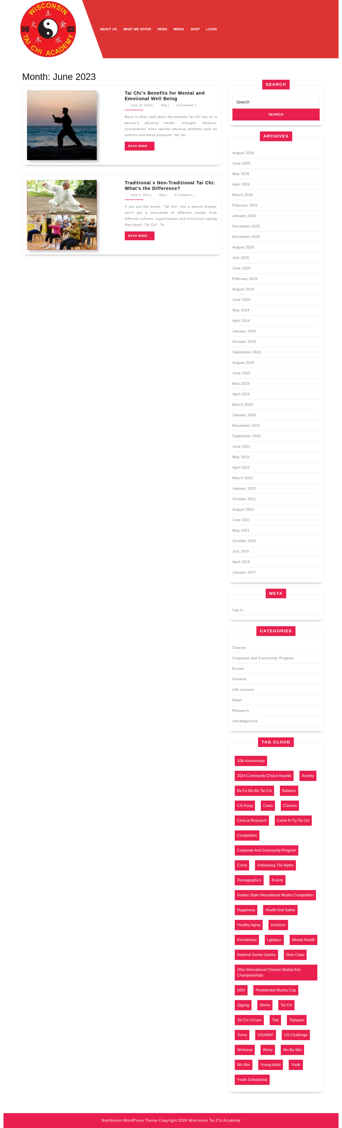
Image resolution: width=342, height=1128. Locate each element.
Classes (239, 648)
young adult (271, 1065)
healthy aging (248, 925)
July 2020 (240, 551)
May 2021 (240, 530)
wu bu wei (292, 1050)
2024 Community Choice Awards (264, 776)
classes (290, 806)
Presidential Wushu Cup (276, 990)
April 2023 (241, 394)
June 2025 (241, 268)
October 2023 (244, 342)
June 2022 (241, 446)
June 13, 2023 (141, 105)
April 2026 (241, 184)
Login (211, 29)
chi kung (245, 806)
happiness (246, 910)
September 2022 (246, 436)
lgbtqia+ (274, 940)
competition (247, 835)
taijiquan (296, 1020)
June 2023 (241, 373)
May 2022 (240, 457)
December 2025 (246, 226)
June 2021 (241, 520)
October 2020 (244, 541)
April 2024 (241, 321)
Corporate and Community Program (263, 658)
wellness (244, 1050)
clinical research (252, 820)
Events (238, 669)
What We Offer (137, 29)
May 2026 (240, 174)
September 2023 (246, 352)
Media (179, 29)
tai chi (286, 1005)
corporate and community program (266, 850)
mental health (303, 940)
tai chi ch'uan (249, 1020)
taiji (275, 1020)
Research (240, 710)
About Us (108, 29)
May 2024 (240, 310)
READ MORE (141, 147)
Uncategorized (245, 721)
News (162, 29)
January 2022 (244, 488)
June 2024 (241, 300)
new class (295, 955)
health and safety (280, 910)
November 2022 (246, 425)
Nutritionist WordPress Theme (130, 1120)
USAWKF (266, 1035)
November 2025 (246, 237)
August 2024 (243, 289)
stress (265, 1005)
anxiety (308, 776)
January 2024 (244, 331)
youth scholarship (252, 1080)
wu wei (243, 1065)
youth (296, 1065)
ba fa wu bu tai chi (254, 791)
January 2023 (244, 415)
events (277, 880)
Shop (195, 29)
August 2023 (243, 363)
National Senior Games (256, 955)
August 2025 (243, 247)
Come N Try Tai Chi (293, 820)
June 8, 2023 (140, 195)
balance (289, 791)
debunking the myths (275, 865)
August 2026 (243, 153)
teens (242, 1035)
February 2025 (245, 279)
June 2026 (241, 163)
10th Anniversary (251, 761)
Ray (164, 105)
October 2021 (244, 499)
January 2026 (244, 216)
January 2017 (244, 572)
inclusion (278, 925)
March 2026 (242, 195)
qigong (243, 1005)
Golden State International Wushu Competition (275, 895)
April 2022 (241, 467)
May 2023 (240, 383)
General (239, 679)
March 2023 (242, 404)
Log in (237, 610)
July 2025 (240, 258)
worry (268, 1050)
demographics (249, 880)
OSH (241, 990)
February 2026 (245, 205)
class (268, 806)
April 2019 (241, 562)
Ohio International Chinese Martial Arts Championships (269, 972)
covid (242, 865)
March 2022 (242, 478)
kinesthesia (247, 940)
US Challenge (296, 1035)
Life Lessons (243, 689)
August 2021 (243, 509)
